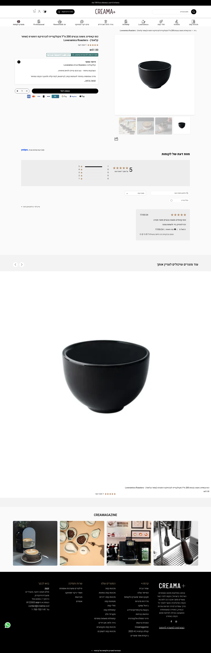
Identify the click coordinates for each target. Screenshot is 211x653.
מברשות (78, 597)
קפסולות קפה (110, 610)
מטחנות (177, 24)
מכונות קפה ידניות (107, 597)
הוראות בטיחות (142, 614)
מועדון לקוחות (18, 24)
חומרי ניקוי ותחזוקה (73, 592)
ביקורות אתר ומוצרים (140, 635)
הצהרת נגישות (142, 622)
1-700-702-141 (39, 609)
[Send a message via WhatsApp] (7, 625)
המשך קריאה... (90, 80)
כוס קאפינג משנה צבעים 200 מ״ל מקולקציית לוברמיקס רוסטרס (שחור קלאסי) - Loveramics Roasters (167, 487)
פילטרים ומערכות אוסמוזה (70, 588)
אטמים (79, 601)
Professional (38, 24)
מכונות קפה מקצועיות (106, 627)
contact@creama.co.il (38, 606)
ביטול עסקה (143, 605)
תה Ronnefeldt (59, 24)
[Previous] (199, 75)
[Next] (109, 75)
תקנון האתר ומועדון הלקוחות (136, 597)
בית (195, 30)
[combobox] (135, 193)
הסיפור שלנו (143, 592)
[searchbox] (170, 193)
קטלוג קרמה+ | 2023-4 (138, 631)
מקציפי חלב (110, 614)
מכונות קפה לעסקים (107, 631)
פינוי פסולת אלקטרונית (138, 618)
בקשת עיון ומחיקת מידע (138, 610)
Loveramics (143, 24)
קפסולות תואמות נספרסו (105, 618)
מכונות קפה (193, 24)
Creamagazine (142, 627)
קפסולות (125, 24)
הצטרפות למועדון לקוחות (171, 627)
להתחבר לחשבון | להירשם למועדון (58, 55)
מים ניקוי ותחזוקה (82, 24)
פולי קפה (161, 24)
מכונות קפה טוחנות (107, 592)
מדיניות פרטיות (142, 601)
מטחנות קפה (110, 601)
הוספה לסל (105, 479)
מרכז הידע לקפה (67, 12)
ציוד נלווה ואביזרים (105, 24)
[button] (105, 650)
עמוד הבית (144, 588)
